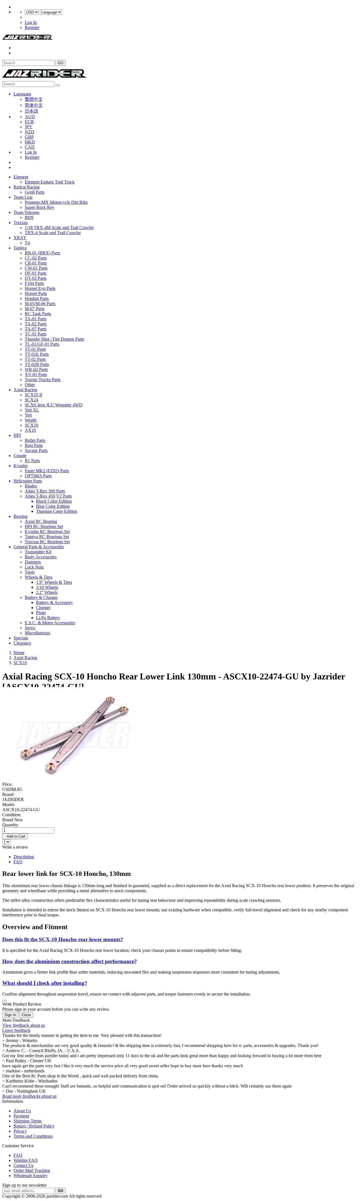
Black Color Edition (54, 501)
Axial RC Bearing (41, 521)
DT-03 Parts (35, 278)
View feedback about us (23, 1025)
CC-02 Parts (36, 258)
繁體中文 (34, 99)
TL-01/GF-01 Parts (42, 344)
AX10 (30, 430)
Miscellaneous (37, 632)
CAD (30, 147)
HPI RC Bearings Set (44, 526)
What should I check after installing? (44, 983)
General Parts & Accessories (39, 546)
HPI (17, 435)
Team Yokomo (26, 212)
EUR (29, 121)
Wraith (31, 420)
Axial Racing (25, 389)
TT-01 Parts (35, 349)
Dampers (33, 562)
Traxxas (21, 222)
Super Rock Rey (39, 207)
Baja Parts (34, 445)
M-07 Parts (34, 308)
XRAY (20, 237)
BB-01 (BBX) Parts (42, 253)
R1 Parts (32, 460)
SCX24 (31, 399)
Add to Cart (14, 836)
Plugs (41, 612)
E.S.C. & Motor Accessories (50, 622)
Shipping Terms (28, 1121)
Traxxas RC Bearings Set (47, 541)
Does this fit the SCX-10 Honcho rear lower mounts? (62, 939)
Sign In (10, 1015)
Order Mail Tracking (32, 1170)
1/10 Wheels (47, 587)
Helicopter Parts (28, 480)
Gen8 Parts (34, 192)
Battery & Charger (41, 597)
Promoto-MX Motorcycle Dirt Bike (56, 202)
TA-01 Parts (35, 318)
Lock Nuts (34, 567)
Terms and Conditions (33, 1136)
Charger (43, 607)
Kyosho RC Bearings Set (47, 531)
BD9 (29, 217)
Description (24, 856)
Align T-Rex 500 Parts (45, 491)
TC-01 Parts (35, 334)
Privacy (20, 1131)
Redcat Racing (27, 187)
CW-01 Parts (36, 268)
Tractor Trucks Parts (42, 379)
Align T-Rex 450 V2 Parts (48, 496)
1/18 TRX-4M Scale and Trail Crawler (59, 227)
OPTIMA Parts (38, 475)
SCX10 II (33, 394)
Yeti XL (32, 410)
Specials (21, 638)
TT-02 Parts (35, 359)
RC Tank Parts (38, 313)
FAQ (18, 861)
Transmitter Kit (38, 551)
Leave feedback (16, 1030)
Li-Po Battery (48, 617)
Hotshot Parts (37, 298)
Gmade (20, 455)
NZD (29, 131)
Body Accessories (41, 556)
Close (26, 1015)
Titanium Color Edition (56, 511)
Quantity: (10, 824)
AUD (30, 116)
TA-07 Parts (35, 328)
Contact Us (23, 1165)
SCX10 (31, 425)
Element (21, 177)
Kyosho (21, 465)
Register (32, 27)
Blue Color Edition (53, 506)
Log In (31, 22)
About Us (22, 1110)
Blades (31, 486)
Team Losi (23, 197)
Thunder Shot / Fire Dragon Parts (54, 339)
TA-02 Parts (35, 323)
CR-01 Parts (36, 263)
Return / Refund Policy (34, 1126)
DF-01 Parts (35, 273)
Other (30, 384)
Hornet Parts (36, 293)
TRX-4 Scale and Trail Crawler (53, 232)
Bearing (21, 516)
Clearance (22, 643)
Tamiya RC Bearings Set (47, 536)
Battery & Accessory (54, 602)
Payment (21, 1115)
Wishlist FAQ (26, 1160)
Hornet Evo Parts (40, 288)
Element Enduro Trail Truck (50, 182)
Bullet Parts (35, 440)
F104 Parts (34, 283)
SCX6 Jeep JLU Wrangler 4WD (53, 404)
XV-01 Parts (36, 374)
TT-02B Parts (37, 364)
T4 (27, 242)
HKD (30, 142)
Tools (30, 572)
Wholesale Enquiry (31, 1175)
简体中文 (34, 105)
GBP (29, 137)
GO (60, 63)
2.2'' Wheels (47, 592)
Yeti (28, 415)
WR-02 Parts (36, 369)
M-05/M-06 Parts (40, 303)
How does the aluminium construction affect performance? (69, 961)
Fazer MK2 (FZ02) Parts (47, 470)
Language (22, 93)
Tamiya (20, 247)
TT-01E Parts (37, 354)
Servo (30, 627)
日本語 (31, 111)
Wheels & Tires (38, 577)
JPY (28, 126)
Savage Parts (36, 450)
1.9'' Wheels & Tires (54, 582)
